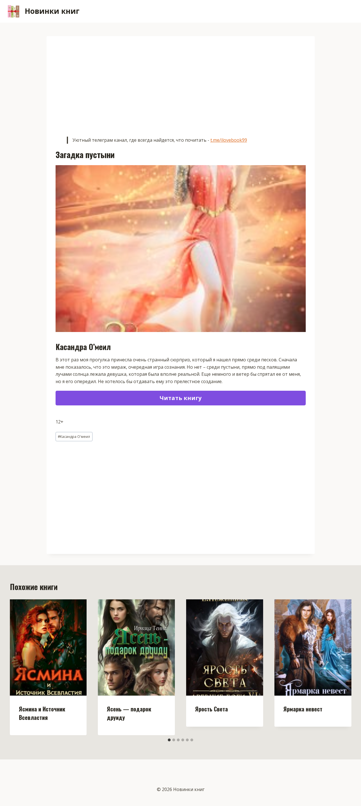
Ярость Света (211, 709)
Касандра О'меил (74, 436)
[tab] (169, 740)
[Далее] (341, 667)
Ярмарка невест (302, 709)
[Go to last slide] (20, 667)
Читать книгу (180, 398)
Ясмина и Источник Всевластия (42, 713)
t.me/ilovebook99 (228, 140)
